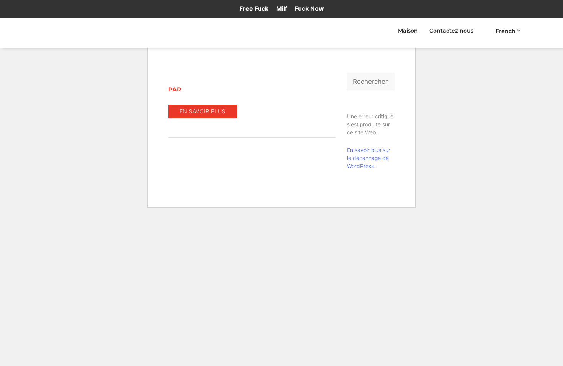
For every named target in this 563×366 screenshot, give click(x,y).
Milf (281, 8)
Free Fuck (253, 8)
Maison (408, 30)
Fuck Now (309, 8)
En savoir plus (203, 111)
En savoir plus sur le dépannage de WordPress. (368, 158)
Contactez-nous (451, 30)
